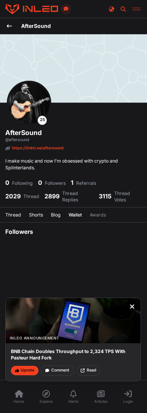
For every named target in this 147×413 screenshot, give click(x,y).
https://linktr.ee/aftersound (38, 148)
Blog (56, 215)
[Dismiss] (132, 307)
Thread (13, 215)
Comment (60, 370)
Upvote (27, 370)
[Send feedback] (66, 9)
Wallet (75, 215)
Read (91, 370)
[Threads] (31, 9)
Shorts (36, 215)
